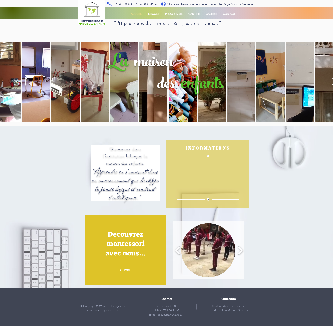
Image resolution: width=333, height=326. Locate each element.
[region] (125, 250)
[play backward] (177, 250)
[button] (208, 250)
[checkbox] (7, 111)
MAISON (83, 23)
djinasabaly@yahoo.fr (170, 314)
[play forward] (240, 250)
